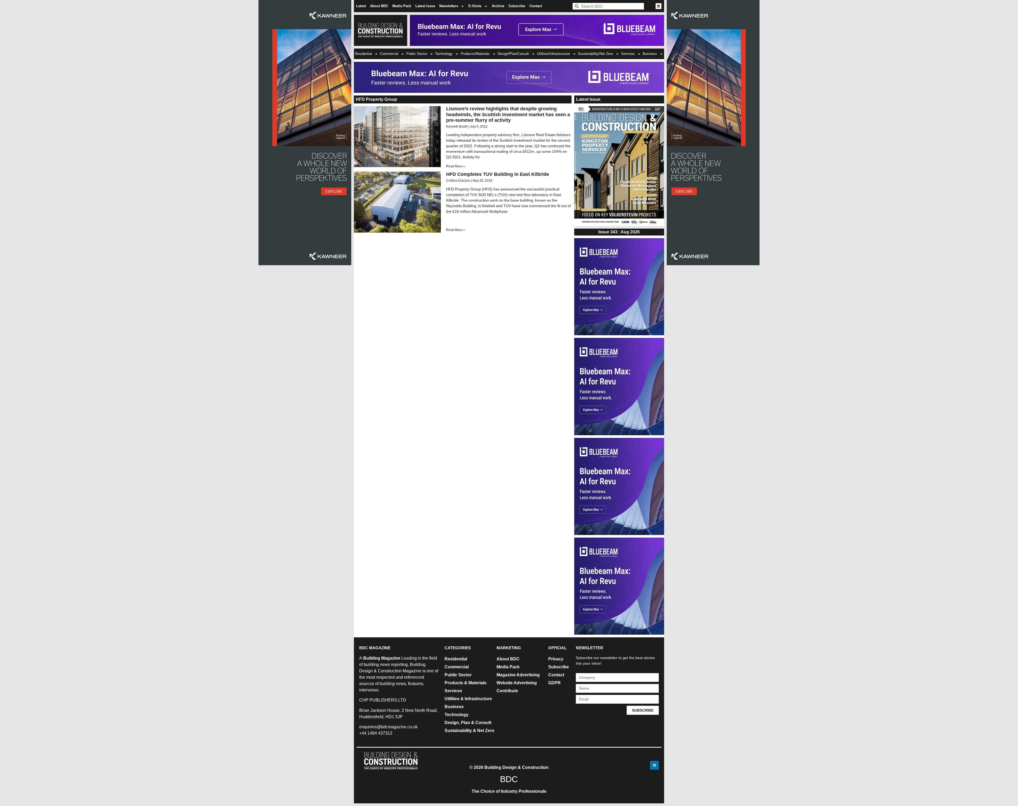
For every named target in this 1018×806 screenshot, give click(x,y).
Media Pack (401, 6)
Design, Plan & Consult (468, 722)
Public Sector (416, 54)
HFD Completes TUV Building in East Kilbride (497, 174)
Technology (444, 54)
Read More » (455, 166)
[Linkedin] (658, 6)
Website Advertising (517, 683)
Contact (535, 6)
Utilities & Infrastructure (468, 698)
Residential (363, 54)
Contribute (507, 691)
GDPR (554, 683)
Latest (361, 6)
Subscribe (516, 6)
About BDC (379, 6)
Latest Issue (425, 6)
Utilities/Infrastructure (553, 54)
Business (650, 54)
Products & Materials (465, 683)
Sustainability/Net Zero (595, 54)
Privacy (555, 659)
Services (628, 54)
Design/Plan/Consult (513, 54)
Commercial (389, 54)
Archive (498, 6)
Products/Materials (475, 54)
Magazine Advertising (518, 675)
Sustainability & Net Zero (469, 730)
